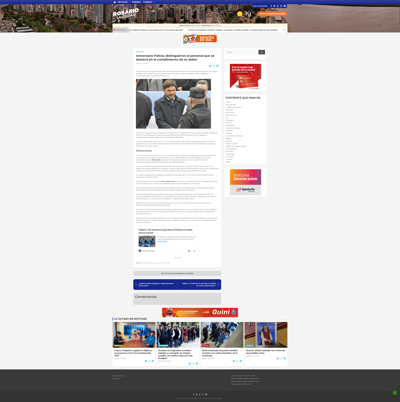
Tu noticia (229, 157)
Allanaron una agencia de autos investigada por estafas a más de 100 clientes (265, 353)
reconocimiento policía (161, 263)
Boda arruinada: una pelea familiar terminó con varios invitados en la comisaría (176, 353)
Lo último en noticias (130, 318)
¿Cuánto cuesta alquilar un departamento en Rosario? (156, 284)
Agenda (136, 2)
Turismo (229, 159)
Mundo (229, 123)
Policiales (229, 131)
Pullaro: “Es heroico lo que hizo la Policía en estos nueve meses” (199, 284)
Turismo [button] (147, 2)
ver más (177, 258)
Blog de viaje (231, 105)
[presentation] (283, 319)
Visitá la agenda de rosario (272, 14)
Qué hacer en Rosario (234, 136)
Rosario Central (232, 144)
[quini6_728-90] (200, 309)
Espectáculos (231, 115)
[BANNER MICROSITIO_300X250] (245, 170)
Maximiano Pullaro (161, 141)
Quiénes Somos (118, 376)
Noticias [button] (123, 2)
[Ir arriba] (395, 393)
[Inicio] (114, 2)
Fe (227, 118)
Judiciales (229, 120)
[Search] (261, 52)
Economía (230, 112)
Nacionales (230, 125)
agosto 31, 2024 (141, 63)
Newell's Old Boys (233, 128)
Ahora (228, 102)
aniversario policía (146, 263)
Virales (228, 162)
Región (228, 138)
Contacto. (116, 379)
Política (140, 52)
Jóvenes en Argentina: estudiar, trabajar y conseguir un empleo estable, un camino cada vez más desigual (131, 354)
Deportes (229, 110)
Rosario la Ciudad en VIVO (236, 146)
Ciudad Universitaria (233, 107)
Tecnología (230, 154)
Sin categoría (231, 149)
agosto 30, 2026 (120, 361)
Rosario (229, 141)
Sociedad (229, 151)
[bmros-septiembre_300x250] (245, 65)
